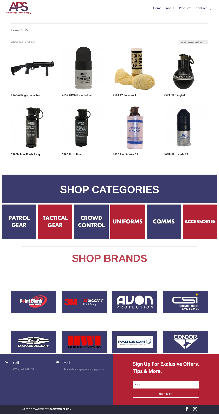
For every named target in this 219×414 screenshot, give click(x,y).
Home (157, 8)
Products (185, 8)
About (170, 8)
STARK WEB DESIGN (59, 409)
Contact (201, 8)
